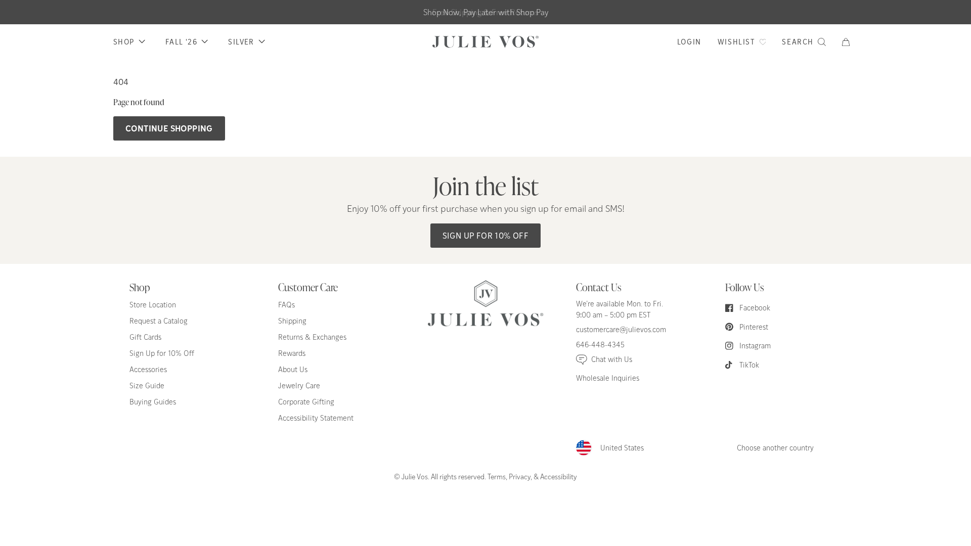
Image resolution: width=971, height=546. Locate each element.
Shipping (292, 321)
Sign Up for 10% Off (486, 235)
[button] (850, 42)
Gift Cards (145, 337)
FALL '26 (181, 42)
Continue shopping (169, 128)
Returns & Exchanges (312, 337)
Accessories (148, 369)
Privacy (520, 476)
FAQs (286, 304)
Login (689, 42)
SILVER (241, 42)
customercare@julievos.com (621, 329)
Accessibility (558, 476)
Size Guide (146, 385)
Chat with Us (611, 359)
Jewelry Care (299, 385)
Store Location (152, 304)
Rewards (291, 353)
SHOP (124, 42)
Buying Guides (152, 401)
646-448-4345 (600, 344)
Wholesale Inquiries (607, 378)
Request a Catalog (158, 321)
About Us (292, 369)
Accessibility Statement (316, 418)
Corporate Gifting (306, 401)
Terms (497, 476)
